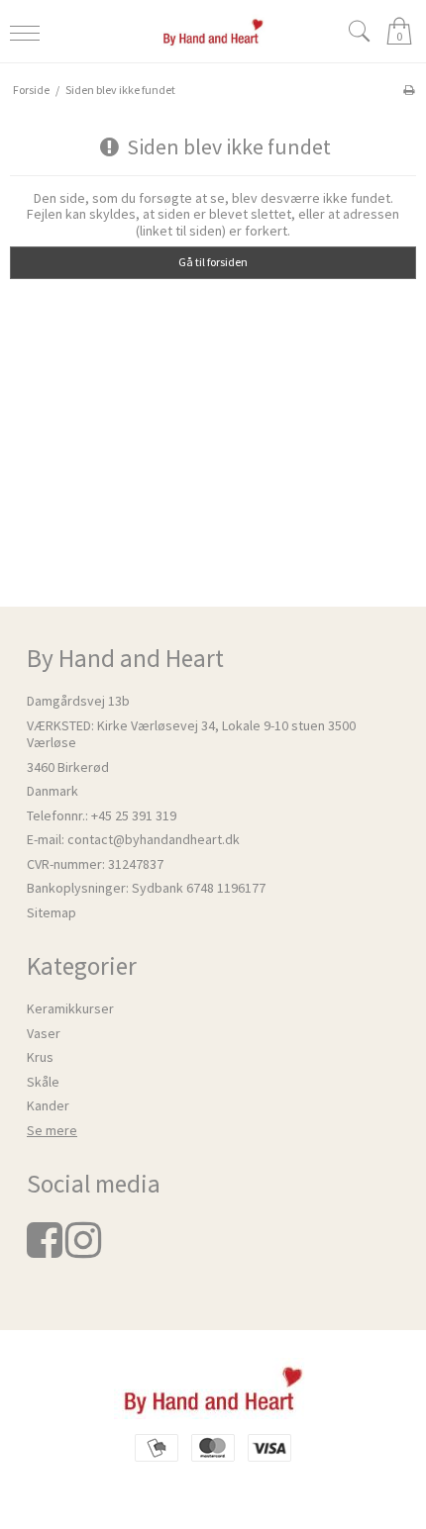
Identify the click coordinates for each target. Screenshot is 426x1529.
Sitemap (51, 912)
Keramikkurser (70, 1008)
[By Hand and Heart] (213, 31)
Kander (48, 1105)
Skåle (43, 1082)
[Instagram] (83, 1250)
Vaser (43, 1033)
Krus (40, 1057)
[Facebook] (44, 1250)
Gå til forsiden (213, 261)
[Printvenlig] (408, 89)
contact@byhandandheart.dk (153, 839)
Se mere (52, 1130)
